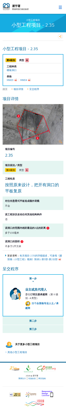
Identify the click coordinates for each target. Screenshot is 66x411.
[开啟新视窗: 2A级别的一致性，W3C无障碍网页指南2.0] (15, 393)
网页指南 (42, 378)
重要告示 (22, 378)
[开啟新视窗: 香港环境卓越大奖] (28, 368)
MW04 (23, 80)
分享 (60, 36)
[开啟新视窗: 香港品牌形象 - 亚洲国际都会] (34, 402)
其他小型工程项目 (17, 352)
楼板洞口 (12, 70)
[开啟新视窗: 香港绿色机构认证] (46, 368)
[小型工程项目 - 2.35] (33, 124)
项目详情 (18, 89)
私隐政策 (32, 378)
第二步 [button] (33, 320)
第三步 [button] (33, 329)
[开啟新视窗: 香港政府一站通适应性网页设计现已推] (47, 393)
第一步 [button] (33, 278)
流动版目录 (60, 7)
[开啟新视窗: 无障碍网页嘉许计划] (31, 393)
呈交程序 (34, 89)
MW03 (10, 80)
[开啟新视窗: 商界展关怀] (14, 368)
